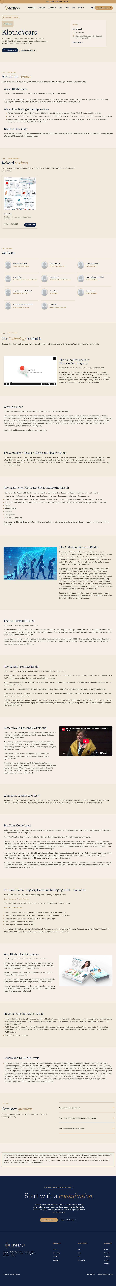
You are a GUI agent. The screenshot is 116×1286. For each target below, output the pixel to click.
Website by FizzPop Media (105, 1274)
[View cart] (92, 8)
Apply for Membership (67, 1220)
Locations (51, 7)
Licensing (107, 1256)
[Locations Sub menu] (55, 7)
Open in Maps (77, 42)
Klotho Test (8, 214)
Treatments (41, 7)
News (73, 7)
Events (67, 7)
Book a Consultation (103, 8)
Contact (106, 1263)
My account (81, 1260)
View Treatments (9, 50)
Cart (79, 1256)
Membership (31, 7)
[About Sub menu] (83, 7)
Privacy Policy (91, 1274)
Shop (60, 7)
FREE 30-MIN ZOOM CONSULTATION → (58, 1)
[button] (86, 1107)
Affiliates (106, 1260)
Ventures (55, 1256)
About (80, 7)
